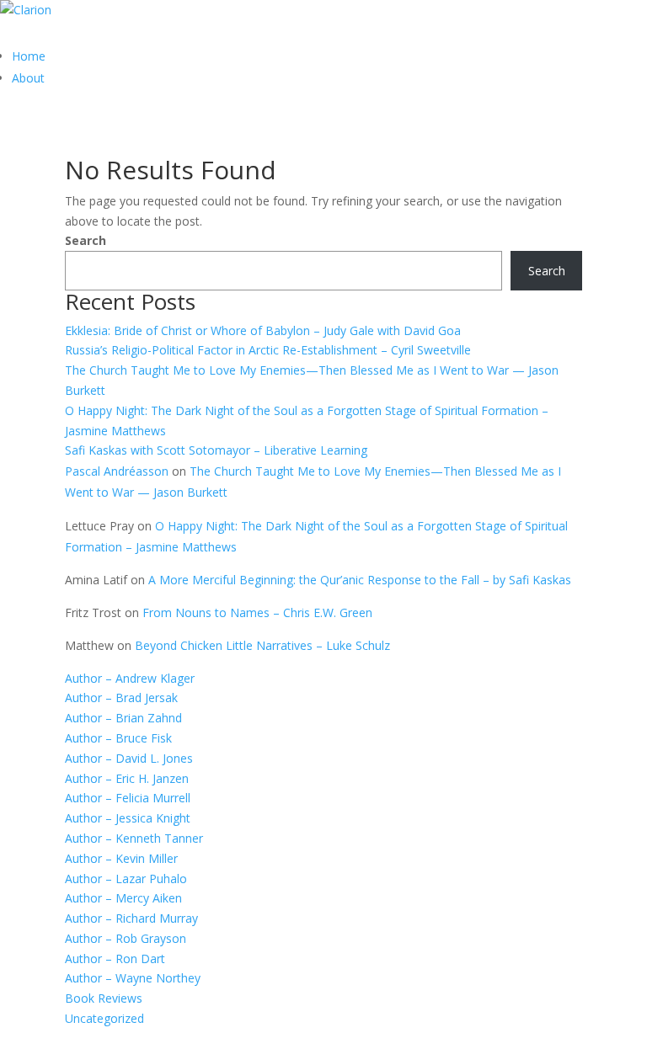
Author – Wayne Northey (133, 978)
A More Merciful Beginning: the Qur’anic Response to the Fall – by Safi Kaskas (359, 580)
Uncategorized (104, 1018)
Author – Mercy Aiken (123, 898)
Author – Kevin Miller (121, 858)
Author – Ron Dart (115, 958)
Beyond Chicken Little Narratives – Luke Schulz (262, 645)
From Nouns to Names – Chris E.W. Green (257, 612)
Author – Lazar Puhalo (126, 879)
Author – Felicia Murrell (127, 798)
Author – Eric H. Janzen (127, 778)
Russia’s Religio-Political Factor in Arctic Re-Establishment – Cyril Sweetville (268, 350)
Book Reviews (103, 998)
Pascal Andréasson (116, 471)
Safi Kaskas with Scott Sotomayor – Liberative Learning (216, 450)
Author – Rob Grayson (125, 938)
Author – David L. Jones (129, 758)
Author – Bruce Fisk (118, 738)
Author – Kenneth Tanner (134, 838)
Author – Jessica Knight (127, 818)
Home (28, 56)
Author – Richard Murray (131, 918)
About (28, 78)
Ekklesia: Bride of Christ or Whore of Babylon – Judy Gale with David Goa (263, 330)
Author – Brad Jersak (121, 698)
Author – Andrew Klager (130, 678)
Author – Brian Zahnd (123, 718)
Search (85, 240)
